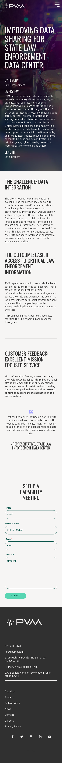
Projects (9, 697)
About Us (10, 691)
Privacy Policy (13, 726)
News (8, 709)
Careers (9, 720)
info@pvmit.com (14, 652)
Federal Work (12, 703)
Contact (9, 715)
